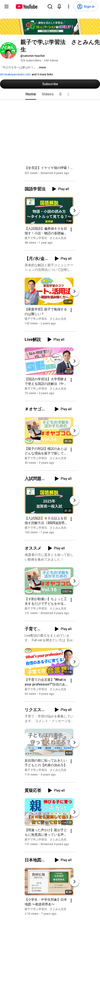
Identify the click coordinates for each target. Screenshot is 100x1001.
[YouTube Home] (26, 6)
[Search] (50, 6)
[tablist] (50, 94)
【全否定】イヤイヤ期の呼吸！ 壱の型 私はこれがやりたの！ (50, 168)
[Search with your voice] (59, 6)
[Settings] (68, 6)
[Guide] (6, 6)
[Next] (74, 210)
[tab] (30, 94)
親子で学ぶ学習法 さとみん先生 (46, 238)
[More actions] (71, 229)
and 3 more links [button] (42, 74)
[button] (68, 94)
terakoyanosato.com (17, 74)
